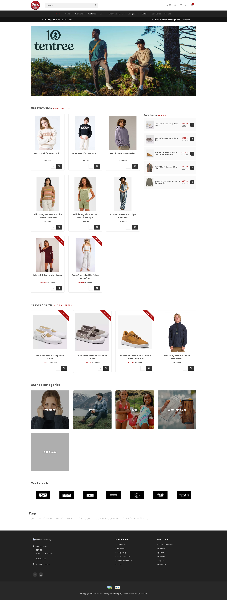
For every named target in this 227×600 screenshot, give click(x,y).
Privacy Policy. (121, 552)
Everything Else (116, 14)
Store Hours (120, 544)
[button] (33, 61)
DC (83, 518)
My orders (161, 548)
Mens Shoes (116, 518)
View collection (62, 109)
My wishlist (161, 556)
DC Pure (92, 518)
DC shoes (103, 518)
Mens (67, 14)
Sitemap (118, 564)
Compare (160, 560)
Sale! (144, 14)
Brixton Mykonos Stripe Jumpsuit (123, 216)
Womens (79, 14)
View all (162, 115)
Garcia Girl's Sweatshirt (47, 153)
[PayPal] (117, 587)
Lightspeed (124, 594)
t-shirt (136, 518)
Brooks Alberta (71, 518)
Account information (165, 544)
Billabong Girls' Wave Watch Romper (85, 216)
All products (161, 564)
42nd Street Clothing (53, 518)
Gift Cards (156, 14)
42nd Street (37, 518)
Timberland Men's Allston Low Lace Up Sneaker (134, 357)
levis (127, 518)
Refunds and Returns (124, 560)
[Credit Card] (109, 587)
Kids (102, 14)
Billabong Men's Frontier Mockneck (177, 357)
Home (59, 14)
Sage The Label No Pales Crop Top (85, 277)
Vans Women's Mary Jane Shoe (50, 357)
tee (145, 518)
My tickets (161, 552)
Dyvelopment (142, 594)
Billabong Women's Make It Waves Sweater (47, 216)
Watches (92, 14)
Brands (167, 14)
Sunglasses (133, 14)
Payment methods (122, 556)
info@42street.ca (43, 564)
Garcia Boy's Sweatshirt (123, 153)
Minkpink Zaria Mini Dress (47, 275)
